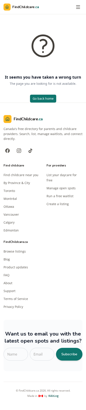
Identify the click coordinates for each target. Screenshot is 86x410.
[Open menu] (78, 7)
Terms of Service (16, 299)
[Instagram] (19, 151)
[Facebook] (7, 151)
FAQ (6, 275)
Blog (7, 259)
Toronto (9, 191)
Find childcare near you (21, 175)
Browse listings (15, 251)
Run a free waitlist (60, 196)
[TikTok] (30, 151)
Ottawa (9, 206)
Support (9, 291)
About (8, 283)
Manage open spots (61, 188)
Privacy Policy (13, 307)
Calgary (9, 222)
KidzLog (54, 396)
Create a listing (58, 204)
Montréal (10, 199)
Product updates (16, 267)
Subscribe (69, 354)
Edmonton (11, 230)
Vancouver (11, 214)
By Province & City (17, 183)
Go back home (43, 98)
